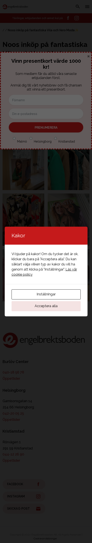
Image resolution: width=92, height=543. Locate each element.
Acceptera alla (46, 306)
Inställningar (46, 294)
